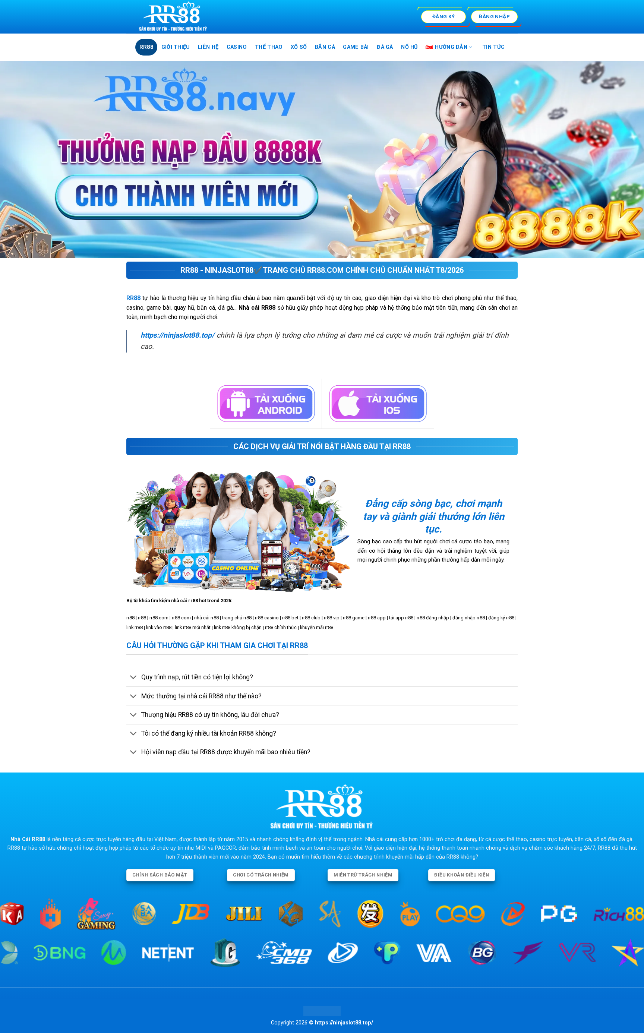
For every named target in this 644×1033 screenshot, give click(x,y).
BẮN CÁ (325, 47)
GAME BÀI (356, 47)
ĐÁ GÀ (385, 47)
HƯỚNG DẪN (451, 47)
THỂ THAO (268, 47)
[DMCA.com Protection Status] (322, 1011)
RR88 (146, 47)
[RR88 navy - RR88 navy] (197, 16)
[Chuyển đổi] (133, 678)
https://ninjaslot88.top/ (177, 335)
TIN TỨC (493, 47)
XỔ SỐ (299, 47)
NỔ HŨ (409, 47)
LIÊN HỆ (208, 47)
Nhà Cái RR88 (27, 839)
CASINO (237, 47)
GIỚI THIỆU (175, 47)
